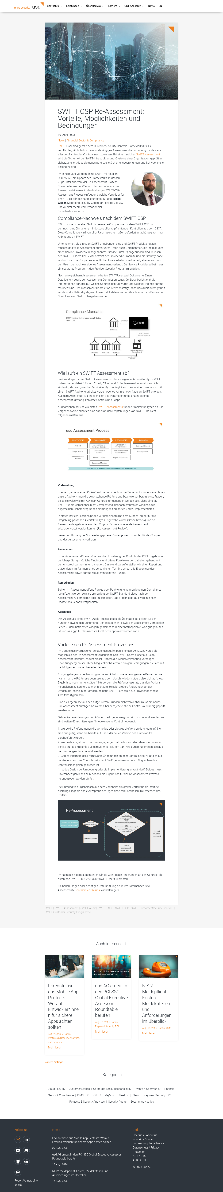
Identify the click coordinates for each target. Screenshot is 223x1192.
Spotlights (53, 6)
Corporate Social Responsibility (112, 1089)
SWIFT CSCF (105, 908)
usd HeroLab (55, 1042)
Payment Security (104, 1026)
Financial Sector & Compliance (85, 140)
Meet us (124, 1095)
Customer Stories (79, 1089)
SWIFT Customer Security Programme (68, 912)
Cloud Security (57, 1089)
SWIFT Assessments (110, 407)
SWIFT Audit (88, 908)
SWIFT (62, 146)
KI (88, 1095)
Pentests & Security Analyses (63, 1038)
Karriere (112, 6)
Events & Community (148, 1089)
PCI (117, 1026)
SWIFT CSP (122, 908)
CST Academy (132, 6)
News (151, 6)
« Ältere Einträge (54, 1062)
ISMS (168, 1028)
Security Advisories (142, 1101)
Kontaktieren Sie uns (87, 890)
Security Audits (117, 1101)
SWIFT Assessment (148, 154)
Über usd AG (93, 6)
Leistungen (72, 6)
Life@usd (109, 1095)
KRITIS (97, 1095)
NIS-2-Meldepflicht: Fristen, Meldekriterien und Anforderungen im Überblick (156, 1003)
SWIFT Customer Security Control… (152, 908)
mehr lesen (54, 1047)
